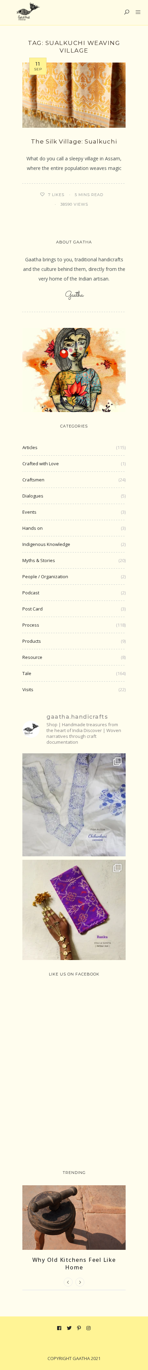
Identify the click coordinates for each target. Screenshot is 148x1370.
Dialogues (32, 496)
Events (29, 512)
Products (31, 641)
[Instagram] (88, 1328)
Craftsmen (33, 480)
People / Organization (45, 576)
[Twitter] (69, 1328)
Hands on (32, 528)
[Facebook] (59, 1328)
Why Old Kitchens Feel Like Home (74, 1263)
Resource (32, 657)
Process (30, 625)
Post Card (32, 609)
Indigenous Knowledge (46, 544)
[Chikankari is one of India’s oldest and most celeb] (74, 804)
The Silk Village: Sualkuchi (74, 141)
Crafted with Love (40, 463)
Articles (30, 447)
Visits (27, 689)
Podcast (30, 593)
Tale (26, 673)
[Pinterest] (79, 1328)
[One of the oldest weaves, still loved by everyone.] (74, 911)
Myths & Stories (38, 560)
